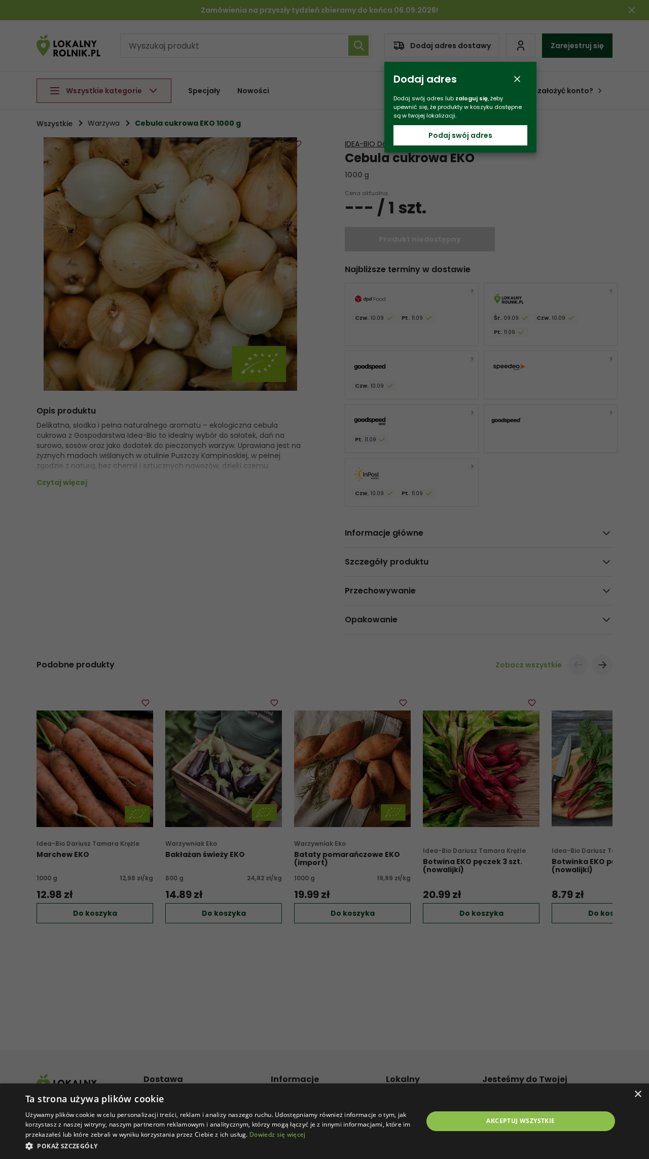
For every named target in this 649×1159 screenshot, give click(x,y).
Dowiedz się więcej (277, 1134)
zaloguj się (471, 98)
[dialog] (324, 1121)
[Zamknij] (517, 79)
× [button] (637, 1094)
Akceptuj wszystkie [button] (520, 1120)
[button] (218, 1145)
